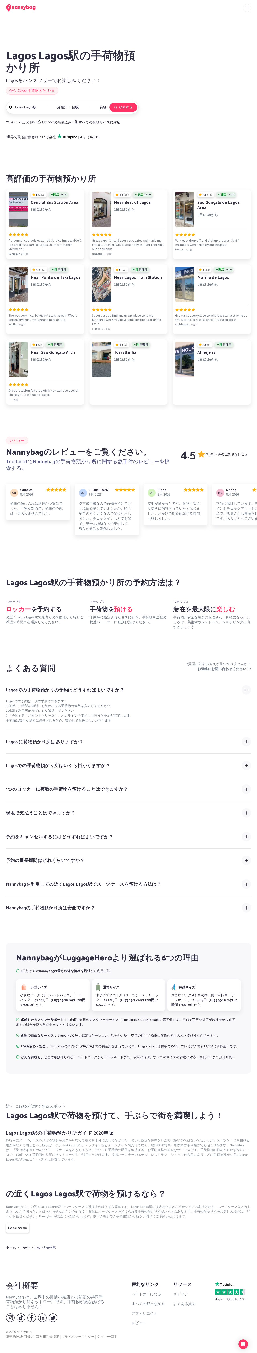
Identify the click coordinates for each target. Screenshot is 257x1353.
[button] (243, 1344)
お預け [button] (62, 107)
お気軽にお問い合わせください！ (224, 669)
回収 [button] (75, 107)
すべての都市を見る (148, 1303)
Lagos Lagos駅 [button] (25, 107)
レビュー (139, 1323)
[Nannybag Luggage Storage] (23, 8)
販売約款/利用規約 (20, 1337)
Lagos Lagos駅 (17, 1228)
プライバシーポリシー (78, 1337)
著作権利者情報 (47, 1337)
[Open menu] (247, 8)
